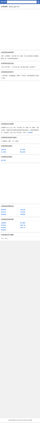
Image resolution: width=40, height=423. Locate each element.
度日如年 (3, 160)
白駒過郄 (22, 214)
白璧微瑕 (3, 214)
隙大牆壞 (22, 223)
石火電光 (3, 152)
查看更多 (3, 230)
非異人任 (22, 227)
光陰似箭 (3, 149)
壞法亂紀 (3, 225)
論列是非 (3, 227)
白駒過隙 (30, 132)
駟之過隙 (22, 152)
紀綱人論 (22, 225)
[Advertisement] (20, 29)
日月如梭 (22, 149)
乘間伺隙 (3, 209)
